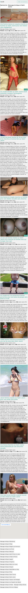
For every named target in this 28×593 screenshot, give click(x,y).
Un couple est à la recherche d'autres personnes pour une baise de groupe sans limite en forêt (13, 297)
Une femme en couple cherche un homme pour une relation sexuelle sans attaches (13, 198)
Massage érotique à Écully (20, 584)
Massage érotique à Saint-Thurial (8, 574)
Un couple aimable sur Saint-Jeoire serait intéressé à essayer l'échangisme (13, 92)
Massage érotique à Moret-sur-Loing (8, 564)
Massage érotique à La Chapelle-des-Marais (10, 582)
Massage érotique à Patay (6, 544)
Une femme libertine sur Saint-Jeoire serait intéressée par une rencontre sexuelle (12, 446)
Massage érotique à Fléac (6, 572)
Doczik (2, 2)
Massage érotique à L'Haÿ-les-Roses (8, 556)
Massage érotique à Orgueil (6, 566)
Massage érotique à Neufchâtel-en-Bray (9, 569)
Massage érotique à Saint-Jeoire (7, 577)
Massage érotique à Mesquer (7, 551)
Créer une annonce (22, 1)
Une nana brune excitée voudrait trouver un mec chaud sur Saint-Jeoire (13, 496)
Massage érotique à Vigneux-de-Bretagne (10, 579)
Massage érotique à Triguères (7, 561)
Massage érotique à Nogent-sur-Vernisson (10, 546)
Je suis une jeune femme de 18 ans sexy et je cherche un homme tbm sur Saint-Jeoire (13, 138)
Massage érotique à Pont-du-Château (9, 587)
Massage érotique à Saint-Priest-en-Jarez (10, 554)
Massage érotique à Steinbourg (7, 541)
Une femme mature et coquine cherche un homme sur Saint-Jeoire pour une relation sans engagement (14, 25)
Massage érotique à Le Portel (7, 549)
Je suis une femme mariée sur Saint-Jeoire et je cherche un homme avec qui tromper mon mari (13, 239)
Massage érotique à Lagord (6, 559)
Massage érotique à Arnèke (6, 584)
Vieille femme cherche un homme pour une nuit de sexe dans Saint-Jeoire (12, 340)
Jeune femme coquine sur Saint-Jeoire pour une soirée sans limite (12, 398)
